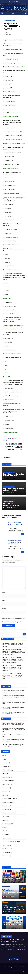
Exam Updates (6, 784)
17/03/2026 (7, 896)
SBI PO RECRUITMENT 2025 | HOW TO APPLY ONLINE (12, 924)
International (5, 809)
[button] (23, 13)
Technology (5, 838)
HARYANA (5, 791)
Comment (5, 565)
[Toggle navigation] (13, 13)
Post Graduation (6, 823)
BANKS (4, 773)
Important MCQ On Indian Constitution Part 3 (9, 448)
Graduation (5, 788)
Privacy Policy (21, 971)
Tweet (9, 438)
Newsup (22, 965)
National (4, 820)
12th (3, 759)
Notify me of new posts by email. (12, 622)
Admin (6, 33)
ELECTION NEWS (7, 780)
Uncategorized (6, 848)
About (5, 971)
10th (3, 755)
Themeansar (14, 967)
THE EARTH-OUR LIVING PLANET (11, 841)
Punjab (4, 827)
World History (6, 856)
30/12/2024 (7, 927)
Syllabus (4, 834)
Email (4, 600)
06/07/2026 (8, 881)
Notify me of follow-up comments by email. (13, 618)
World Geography (7, 852)
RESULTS (5, 831)
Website (4, 608)
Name (4, 592)
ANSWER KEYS (6, 770)
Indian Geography (7, 802)
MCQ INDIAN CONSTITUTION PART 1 (19, 448)
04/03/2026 (8, 911)
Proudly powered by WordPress (9, 965)
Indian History (6, 806)
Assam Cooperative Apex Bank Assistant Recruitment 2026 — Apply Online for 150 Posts (13, 697)
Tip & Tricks (5, 845)
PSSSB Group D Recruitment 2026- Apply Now (13, 909)
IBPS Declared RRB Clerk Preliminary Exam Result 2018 (12, 644)
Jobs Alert (5, 816)
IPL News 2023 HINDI (8, 813)
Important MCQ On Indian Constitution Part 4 (13, 475)
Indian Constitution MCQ (9, 20)
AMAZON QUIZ (6, 766)
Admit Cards (5, 763)
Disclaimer (14, 971)
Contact (9, 971)
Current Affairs (6, 777)
